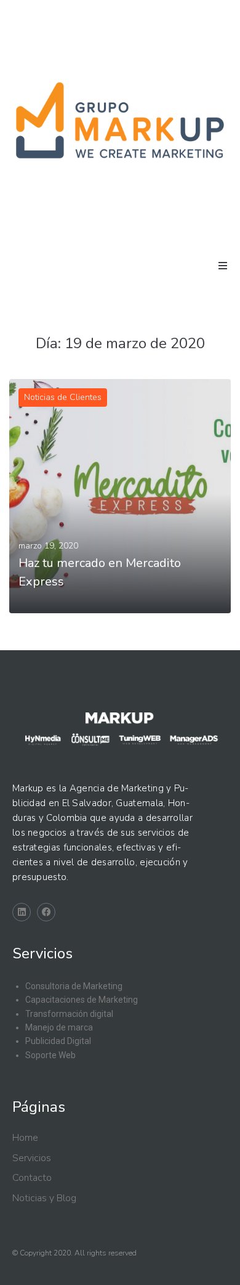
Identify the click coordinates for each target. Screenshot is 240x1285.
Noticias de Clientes (63, 397)
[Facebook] (46, 912)
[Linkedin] (21, 912)
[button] (223, 266)
